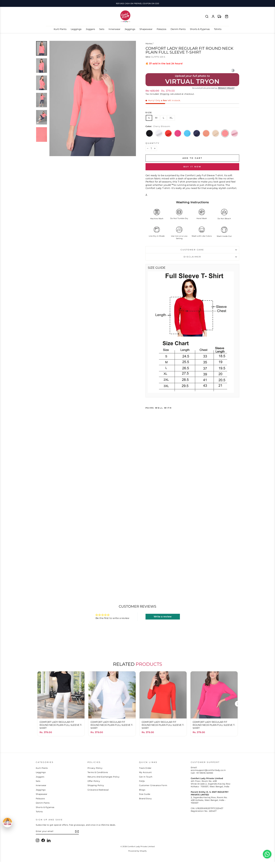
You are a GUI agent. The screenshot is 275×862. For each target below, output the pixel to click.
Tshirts (217, 29)
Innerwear (114, 29)
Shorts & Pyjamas (200, 29)
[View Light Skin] (215, 133)
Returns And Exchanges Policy (104, 777)
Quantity (153, 143)
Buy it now (192, 166)
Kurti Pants (60, 29)
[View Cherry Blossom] (225, 133)
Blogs (142, 790)
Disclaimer (192, 257)
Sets (101, 29)
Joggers (90, 29)
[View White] (159, 133)
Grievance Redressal (98, 790)
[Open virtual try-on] (7, 822)
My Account (145, 772)
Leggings (76, 29)
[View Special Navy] (197, 133)
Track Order (145, 768)
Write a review (163, 616)
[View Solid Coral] (206, 133)
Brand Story (145, 798)
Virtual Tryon (192, 81)
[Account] (213, 16)
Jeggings (130, 29)
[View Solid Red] (168, 133)
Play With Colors (137, 3)
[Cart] (226, 16)
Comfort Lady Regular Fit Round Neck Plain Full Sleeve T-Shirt (61, 725)
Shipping (164, 94)
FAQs (142, 781)
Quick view (61, 713)
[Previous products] (37, 704)
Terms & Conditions (98, 772)
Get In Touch (145, 777)
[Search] (207, 16)
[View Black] (149, 133)
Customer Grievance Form (153, 785)
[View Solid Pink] (234, 133)
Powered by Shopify (137, 851)
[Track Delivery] (219, 16)
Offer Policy (94, 781)
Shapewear (146, 29)
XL (171, 117)
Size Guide (144, 794)
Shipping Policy (96, 785)
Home (149, 43)
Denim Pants (178, 29)
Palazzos (161, 29)
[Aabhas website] (232, 70)
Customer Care (192, 250)
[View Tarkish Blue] (187, 133)
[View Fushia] (178, 133)
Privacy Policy (226, 88)
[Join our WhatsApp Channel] (267, 854)
